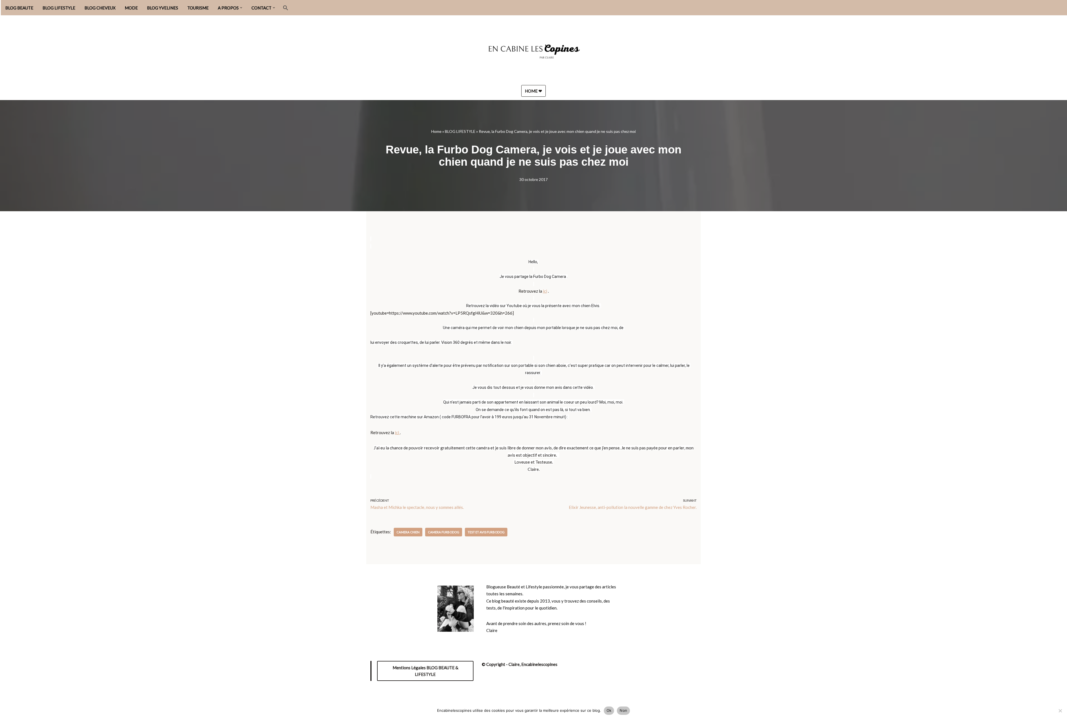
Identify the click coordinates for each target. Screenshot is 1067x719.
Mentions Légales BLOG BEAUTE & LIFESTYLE (425, 671)
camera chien (408, 532)
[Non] (1060, 710)
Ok (609, 710)
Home (436, 131)
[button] (241, 8)
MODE (131, 7)
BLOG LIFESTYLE (59, 7)
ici (545, 290)
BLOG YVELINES (162, 7)
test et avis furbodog (486, 532)
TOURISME (198, 7)
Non (623, 710)
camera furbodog (443, 532)
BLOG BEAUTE (19, 7)
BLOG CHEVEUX (100, 7)
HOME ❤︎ (533, 90)
